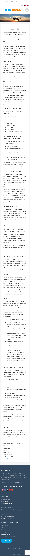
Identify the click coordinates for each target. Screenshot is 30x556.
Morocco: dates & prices (9, 518)
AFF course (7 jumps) (8, 501)
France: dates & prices (8, 516)
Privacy (19, 554)
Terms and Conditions (23, 552)
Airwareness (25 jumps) (9, 503)
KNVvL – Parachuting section (15, 482)
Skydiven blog (5, 552)
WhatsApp (6, 540)
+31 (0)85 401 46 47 (6, 532)
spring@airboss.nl (21, 1)
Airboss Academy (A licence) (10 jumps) (13, 510)
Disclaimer (13, 554)
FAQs (15, 552)
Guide (11, 552)
